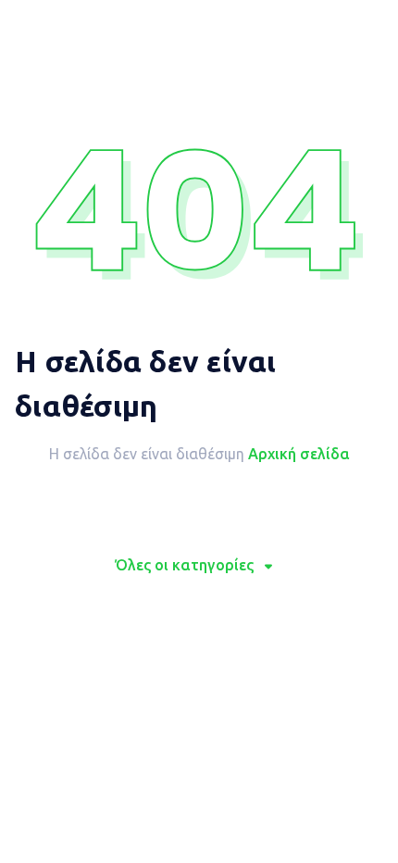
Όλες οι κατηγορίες (184, 565)
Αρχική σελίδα (299, 453)
